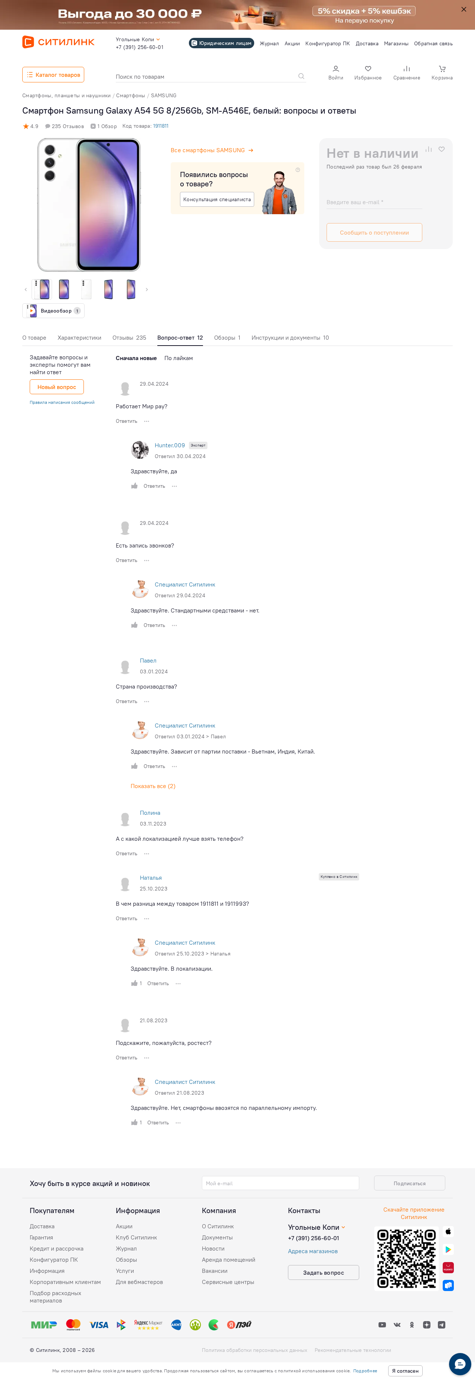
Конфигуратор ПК (54, 1259)
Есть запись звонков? (145, 545)
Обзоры (227, 337)
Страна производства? (146, 686)
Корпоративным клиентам (65, 1281)
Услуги (125, 1270)
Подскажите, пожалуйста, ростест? (164, 1042)
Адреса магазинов (313, 1251)
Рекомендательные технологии (353, 1350)
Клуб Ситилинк (136, 1237)
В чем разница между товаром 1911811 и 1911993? (182, 903)
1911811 (160, 125)
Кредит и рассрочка (56, 1248)
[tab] (34, 339)
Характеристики (79, 337)
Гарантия (41, 1237)
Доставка (42, 1226)
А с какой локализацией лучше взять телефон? (179, 838)
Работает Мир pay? (141, 406)
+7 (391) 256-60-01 (313, 1238)
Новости (213, 1248)
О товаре (34, 337)
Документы (217, 1237)
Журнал (126, 1248)
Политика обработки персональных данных (254, 1350)
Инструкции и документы (290, 337)
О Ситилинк (218, 1226)
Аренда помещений (228, 1259)
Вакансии (214, 1270)
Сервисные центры (228, 1281)
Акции (124, 1226)
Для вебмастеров (139, 1281)
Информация (47, 1270)
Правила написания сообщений (62, 402)
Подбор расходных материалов (55, 1296)
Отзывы (129, 337)
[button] (335, 73)
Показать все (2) (153, 786)
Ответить (126, 421)
